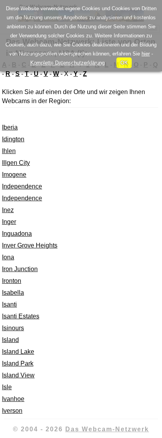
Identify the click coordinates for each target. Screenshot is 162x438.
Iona (8, 257)
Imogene (14, 174)
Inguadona (17, 233)
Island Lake (18, 351)
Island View (18, 375)
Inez (8, 210)
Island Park (17, 363)
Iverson (12, 410)
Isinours (13, 328)
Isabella (13, 292)
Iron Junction (20, 269)
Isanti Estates (20, 316)
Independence (22, 186)
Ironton (11, 280)
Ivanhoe (13, 398)
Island (10, 339)
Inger (9, 221)
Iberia (10, 127)
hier (146, 54)
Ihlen (9, 151)
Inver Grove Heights (29, 245)
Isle (7, 387)
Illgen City (16, 162)
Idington (13, 139)
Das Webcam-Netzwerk (107, 429)
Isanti (9, 304)
